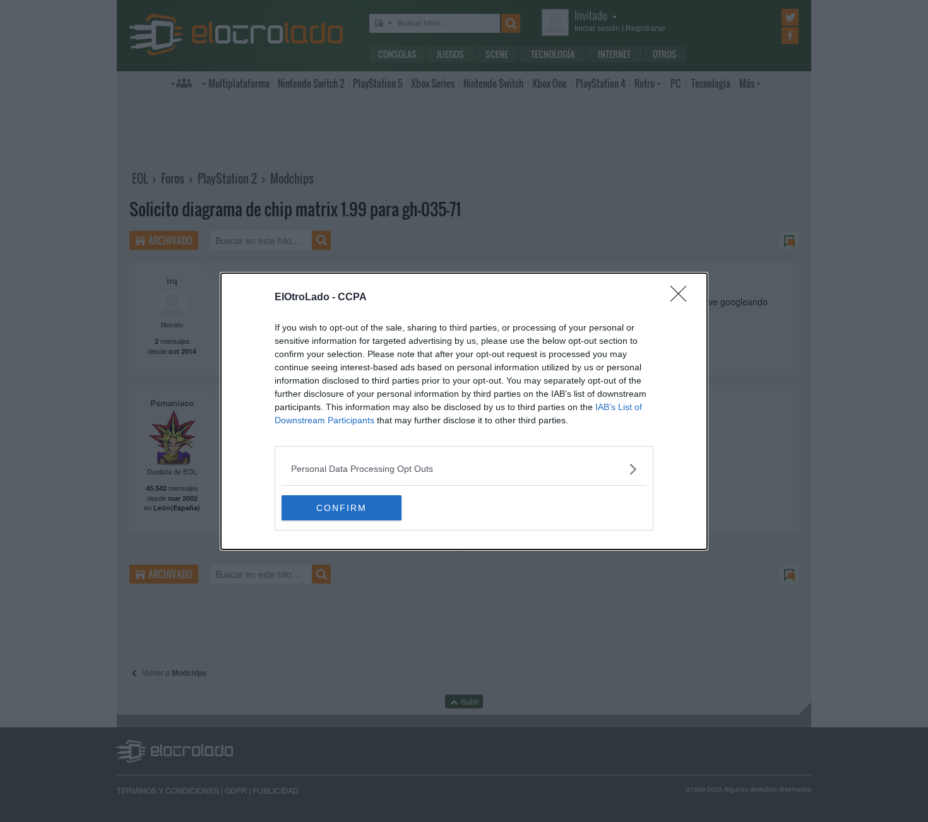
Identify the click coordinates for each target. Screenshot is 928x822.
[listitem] (464, 469)
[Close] (682, 298)
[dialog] (464, 411)
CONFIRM (341, 508)
